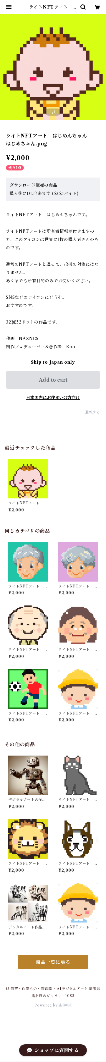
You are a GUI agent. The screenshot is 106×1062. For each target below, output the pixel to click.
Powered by (46, 1005)
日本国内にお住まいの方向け (53, 397)
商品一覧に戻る (53, 962)
